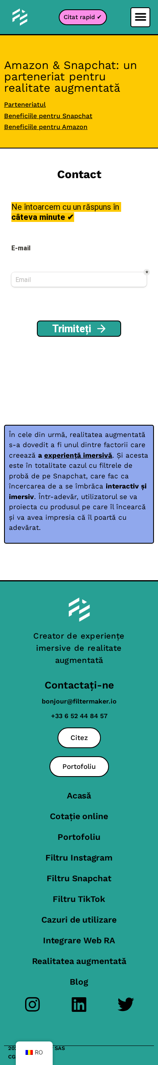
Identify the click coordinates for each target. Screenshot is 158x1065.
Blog (79, 982)
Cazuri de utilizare (78, 919)
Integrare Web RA (79, 940)
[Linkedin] (79, 1004)
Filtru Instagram (79, 857)
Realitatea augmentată (79, 961)
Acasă (79, 795)
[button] (140, 17)
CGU (13, 1057)
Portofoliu (79, 837)
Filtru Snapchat (79, 878)
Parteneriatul (25, 104)
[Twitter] (125, 1004)
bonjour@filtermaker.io (79, 701)
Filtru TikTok (79, 899)
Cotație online (79, 816)
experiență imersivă (78, 455)
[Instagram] (32, 1004)
